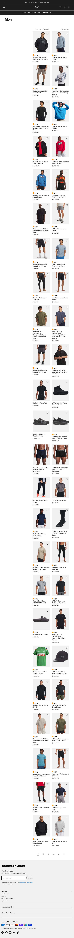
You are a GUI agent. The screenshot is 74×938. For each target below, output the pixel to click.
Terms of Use (22, 882)
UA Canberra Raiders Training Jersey (40, 672)
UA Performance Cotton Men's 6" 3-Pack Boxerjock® (41, 469)
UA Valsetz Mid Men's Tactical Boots (59, 404)
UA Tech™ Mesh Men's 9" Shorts (41, 808)
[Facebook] (6, 932)
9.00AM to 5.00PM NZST (7, 898)
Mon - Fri (3, 896)
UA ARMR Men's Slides (40, 634)
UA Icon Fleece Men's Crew (59, 842)
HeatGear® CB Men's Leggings (40, 298)
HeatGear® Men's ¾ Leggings (59, 568)
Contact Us (4, 901)
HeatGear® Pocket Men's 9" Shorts (60, 775)
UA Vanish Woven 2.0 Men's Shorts (40, 92)
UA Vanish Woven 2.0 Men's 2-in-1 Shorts (40, 265)
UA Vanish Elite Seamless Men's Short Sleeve (41, 775)
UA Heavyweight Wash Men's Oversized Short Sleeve (40, 230)
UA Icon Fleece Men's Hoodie (59, 58)
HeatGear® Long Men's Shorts (60, 298)
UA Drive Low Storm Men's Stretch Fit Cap (59, 672)
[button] (61, 7)
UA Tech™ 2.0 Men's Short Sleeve (39, 534)
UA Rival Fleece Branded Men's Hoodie (60, 162)
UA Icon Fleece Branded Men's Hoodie (41, 842)
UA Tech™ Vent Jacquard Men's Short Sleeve (41, 568)
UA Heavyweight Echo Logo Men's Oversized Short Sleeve (59, 372)
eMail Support (5, 893)
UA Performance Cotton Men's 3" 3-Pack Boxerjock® (60, 469)
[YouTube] (14, 932)
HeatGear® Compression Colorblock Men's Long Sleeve (60, 92)
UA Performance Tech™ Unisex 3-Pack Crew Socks (60, 533)
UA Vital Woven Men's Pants (40, 501)
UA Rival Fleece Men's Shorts (59, 229)
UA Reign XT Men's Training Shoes (39, 435)
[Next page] (64, 854)
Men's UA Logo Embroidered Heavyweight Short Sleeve (58, 637)
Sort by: (38, 29)
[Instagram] (10, 932)
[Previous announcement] (4, 2)
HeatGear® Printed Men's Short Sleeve (58, 196)
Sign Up (29, 878)
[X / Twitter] (2, 932)
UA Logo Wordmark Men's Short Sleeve (58, 265)
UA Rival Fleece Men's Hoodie (40, 706)
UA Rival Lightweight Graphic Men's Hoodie (40, 58)
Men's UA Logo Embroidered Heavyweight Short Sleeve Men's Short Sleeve (39, 335)
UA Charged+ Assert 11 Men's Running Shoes (59, 437)
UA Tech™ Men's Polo (40, 403)
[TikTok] (18, 932)
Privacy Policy (29, 882)
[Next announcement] (70, 2)
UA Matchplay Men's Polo (59, 808)
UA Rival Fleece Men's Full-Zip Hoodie (40, 162)
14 (59, 854)
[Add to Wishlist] (47, 33)
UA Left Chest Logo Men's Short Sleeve (39, 602)
